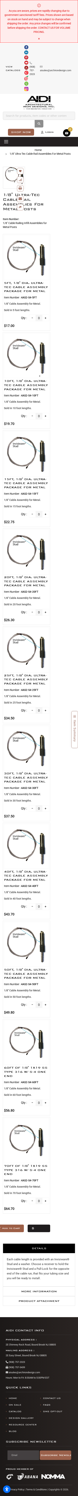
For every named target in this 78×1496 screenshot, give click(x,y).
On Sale (15, 1405)
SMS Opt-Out (52, 1411)
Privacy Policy (16, 1489)
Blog (12, 1431)
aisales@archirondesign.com (24, 1372)
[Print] (20, 188)
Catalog (15, 1411)
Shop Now (21, 132)
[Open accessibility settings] (7, 1489)
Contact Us (52, 1398)
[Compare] (20, 180)
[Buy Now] (39, 1228)
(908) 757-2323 (16, 1362)
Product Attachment (39, 1301)
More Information (39, 1291)
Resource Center (23, 1424)
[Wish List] (20, 171)
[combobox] (39, 116)
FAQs (47, 1405)
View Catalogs (13, 69)
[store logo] (39, 103)
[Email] (20, 199)
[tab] (39, 1248)
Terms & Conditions (36, 1489)
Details (39, 1248)
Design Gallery (21, 1418)
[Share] (20, 207)
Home (38, 149)
